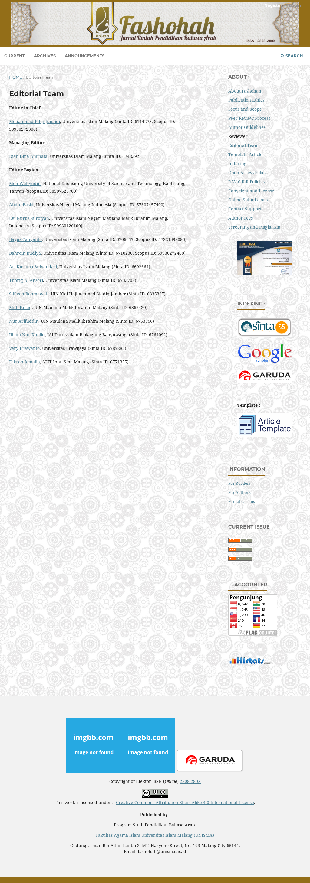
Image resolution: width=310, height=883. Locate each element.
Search (293, 55)
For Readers (239, 483)
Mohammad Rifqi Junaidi (34, 121)
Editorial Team (243, 145)
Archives (45, 55)
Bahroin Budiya (25, 253)
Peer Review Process (249, 118)
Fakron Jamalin (24, 362)
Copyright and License (251, 191)
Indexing (237, 163)
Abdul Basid (21, 204)
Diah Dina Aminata (28, 156)
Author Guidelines (246, 127)
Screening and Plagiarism (254, 227)
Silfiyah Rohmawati (28, 294)
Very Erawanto (24, 348)
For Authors (239, 492)
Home (15, 77)
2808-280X (190, 781)
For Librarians (241, 501)
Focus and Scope (245, 109)
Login (295, 5)
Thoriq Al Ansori (26, 280)
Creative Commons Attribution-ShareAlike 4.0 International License (185, 802)
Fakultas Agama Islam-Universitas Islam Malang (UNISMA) (155, 835)
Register (273, 5)
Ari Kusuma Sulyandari (33, 266)
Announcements (84, 55)
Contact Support (245, 209)
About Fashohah (244, 91)
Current (14, 55)
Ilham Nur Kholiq (27, 334)
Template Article (245, 154)
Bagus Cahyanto (25, 239)
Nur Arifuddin (23, 321)
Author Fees (240, 218)
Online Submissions (248, 200)
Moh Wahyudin (25, 183)
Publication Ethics (246, 100)
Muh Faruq (20, 307)
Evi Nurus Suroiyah (29, 218)
